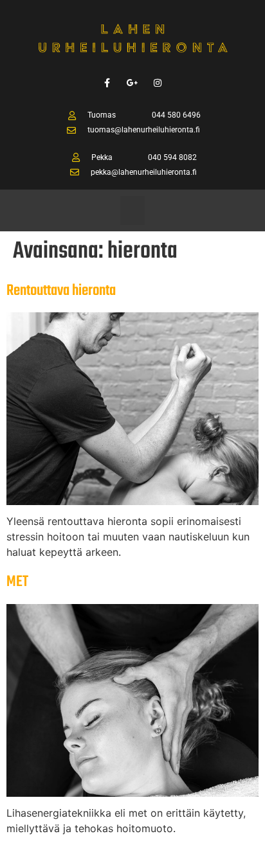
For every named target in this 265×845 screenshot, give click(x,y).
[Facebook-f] (107, 82)
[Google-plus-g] (132, 82)
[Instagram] (157, 82)
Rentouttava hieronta (61, 291)
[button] (132, 210)
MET (17, 582)
